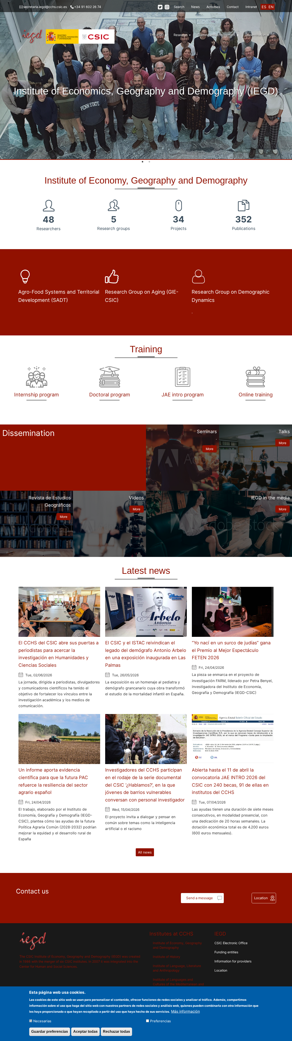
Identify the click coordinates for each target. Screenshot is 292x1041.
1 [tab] (142, 162)
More (209, 449)
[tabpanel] (146, 80)
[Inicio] (68, 36)
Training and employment (217, 35)
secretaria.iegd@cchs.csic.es (45, 7)
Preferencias (160, 1021)
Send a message (199, 898)
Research (181, 35)
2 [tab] (149, 162)
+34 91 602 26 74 (87, 7)
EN (271, 7)
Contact (233, 7)
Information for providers (232, 961)
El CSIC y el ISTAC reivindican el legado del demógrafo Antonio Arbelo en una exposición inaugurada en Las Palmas (145, 654)
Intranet (251, 7)
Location (261, 898)
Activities (213, 7)
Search (179, 7)
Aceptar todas (85, 1031)
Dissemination (256, 35)
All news (145, 852)
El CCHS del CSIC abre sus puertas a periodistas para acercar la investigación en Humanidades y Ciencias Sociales (58, 654)
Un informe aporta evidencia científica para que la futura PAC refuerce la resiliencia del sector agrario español (53, 781)
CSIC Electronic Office (231, 943)
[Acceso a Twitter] (160, 7)
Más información (185, 1011)
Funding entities (226, 952)
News (195, 7)
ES (264, 7)
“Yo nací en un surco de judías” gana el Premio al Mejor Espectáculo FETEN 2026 (231, 650)
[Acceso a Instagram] (167, 7)
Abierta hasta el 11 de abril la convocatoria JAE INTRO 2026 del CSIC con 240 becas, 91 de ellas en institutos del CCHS (230, 781)
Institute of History (166, 957)
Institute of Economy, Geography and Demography (177, 945)
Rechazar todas (116, 1031)
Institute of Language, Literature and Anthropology (177, 968)
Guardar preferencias (49, 1031)
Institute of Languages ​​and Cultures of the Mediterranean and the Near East (178, 984)
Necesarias (42, 1021)
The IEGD (157, 35)
